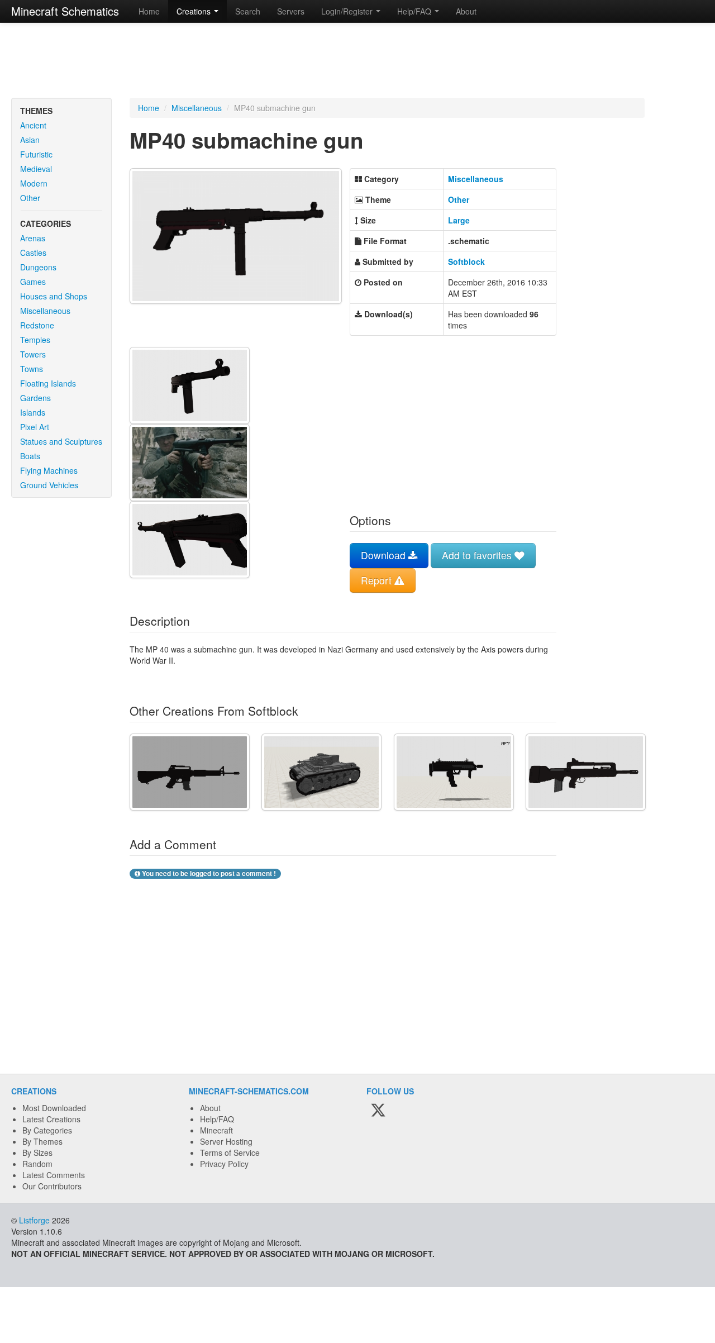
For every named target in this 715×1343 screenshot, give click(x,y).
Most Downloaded (54, 1107)
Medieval (36, 168)
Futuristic (36, 154)
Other (30, 197)
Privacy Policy (224, 1163)
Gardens (35, 397)
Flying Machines (49, 470)
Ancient (33, 125)
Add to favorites (478, 555)
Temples (35, 339)
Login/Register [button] (348, 11)
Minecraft (216, 1130)
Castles (33, 252)
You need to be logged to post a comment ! (208, 873)
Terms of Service (230, 1152)
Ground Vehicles (49, 484)
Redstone (37, 325)
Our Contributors (52, 1186)
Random (37, 1163)
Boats (30, 455)
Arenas (32, 238)
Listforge (34, 1220)
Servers (290, 11)
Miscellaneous (45, 310)
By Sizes (37, 1152)
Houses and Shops (53, 296)
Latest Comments (53, 1174)
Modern (33, 183)
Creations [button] (195, 11)
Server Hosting (226, 1141)
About (466, 11)
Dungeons (38, 267)
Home (149, 11)
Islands (32, 412)
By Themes (42, 1141)
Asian (30, 139)
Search (247, 11)
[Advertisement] (357, 61)
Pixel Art (34, 426)
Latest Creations (51, 1119)
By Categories (47, 1130)
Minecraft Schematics (65, 11)
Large (459, 220)
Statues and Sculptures (61, 441)
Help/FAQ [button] (415, 11)
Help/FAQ (217, 1119)
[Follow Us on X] (378, 1110)
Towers (33, 354)
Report (377, 580)
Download (384, 555)
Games (33, 281)
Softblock (466, 261)
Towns (31, 368)
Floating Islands (48, 383)
